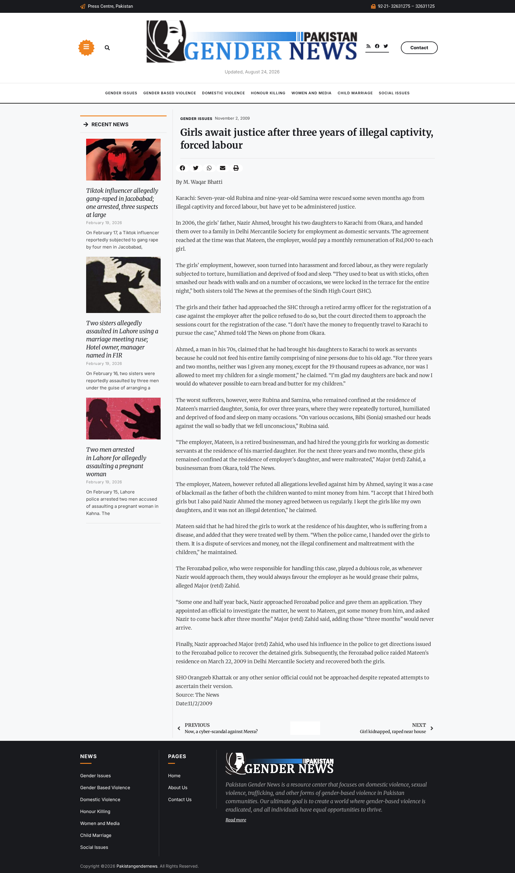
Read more (236, 820)
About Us (177, 787)
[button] (107, 48)
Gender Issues (121, 93)
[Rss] (368, 46)
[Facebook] (377, 46)
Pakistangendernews (137, 866)
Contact (419, 47)
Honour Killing (268, 93)
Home (174, 775)
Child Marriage (355, 93)
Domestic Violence (223, 93)
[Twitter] (386, 46)
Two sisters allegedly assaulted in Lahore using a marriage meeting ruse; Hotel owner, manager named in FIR (122, 339)
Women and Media (311, 93)
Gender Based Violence (169, 93)
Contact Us (180, 799)
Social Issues (394, 93)
